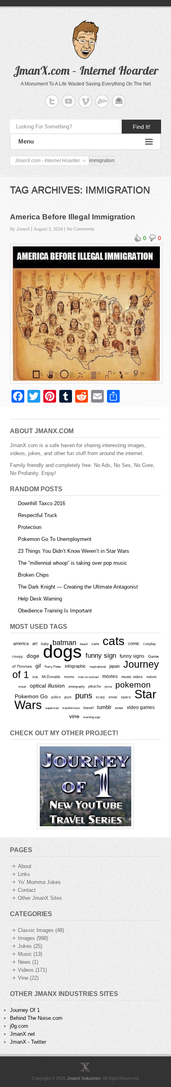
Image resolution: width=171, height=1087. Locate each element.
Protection (29, 527)
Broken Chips (33, 575)
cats (113, 640)
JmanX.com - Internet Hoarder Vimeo (85, 101)
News (24, 962)
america (21, 643)
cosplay (149, 643)
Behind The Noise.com (36, 1018)
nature (151, 677)
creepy (17, 657)
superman (52, 708)
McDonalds (51, 676)
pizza (108, 686)
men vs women (88, 677)
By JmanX (20, 229)
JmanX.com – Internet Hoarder (85, 70)
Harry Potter (53, 666)
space (126, 697)
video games (141, 707)
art (34, 643)
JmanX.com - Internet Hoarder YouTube (68, 101)
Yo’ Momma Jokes (39, 882)
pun (68, 697)
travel (88, 707)
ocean (22, 686)
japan (114, 666)
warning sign (91, 717)
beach (84, 644)
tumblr (104, 707)
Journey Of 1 (25, 1010)
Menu (26, 141)
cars (95, 643)
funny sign (101, 655)
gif (38, 666)
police (56, 697)
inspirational (97, 666)
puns (83, 695)
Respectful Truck (37, 515)
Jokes (25, 946)
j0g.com (19, 1026)
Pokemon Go (31, 696)
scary (100, 697)
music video (132, 676)
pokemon (133, 685)
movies (110, 676)
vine (74, 716)
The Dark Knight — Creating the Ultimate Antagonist (78, 587)
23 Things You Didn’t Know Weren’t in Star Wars (73, 551)
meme (69, 676)
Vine (23, 978)
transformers (71, 708)
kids (35, 677)
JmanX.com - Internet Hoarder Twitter (51, 101)
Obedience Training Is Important (55, 611)
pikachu (94, 686)
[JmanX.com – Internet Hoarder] (85, 1066)
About (24, 866)
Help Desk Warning (40, 599)
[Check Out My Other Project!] (85, 786)
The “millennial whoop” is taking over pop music (72, 563)
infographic (75, 666)
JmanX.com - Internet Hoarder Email (118, 101)
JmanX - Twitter (28, 1042)
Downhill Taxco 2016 (41, 503)
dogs (62, 651)
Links (24, 874)
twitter (119, 708)
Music (25, 954)
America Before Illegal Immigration (72, 217)
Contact (27, 890)
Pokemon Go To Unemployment (54, 539)
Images (26, 938)
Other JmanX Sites (40, 898)
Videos (26, 970)
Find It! (141, 127)
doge (33, 656)
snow (113, 697)
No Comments (81, 229)
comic (134, 643)
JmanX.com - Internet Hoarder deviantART (102, 101)
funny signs (132, 656)
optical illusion (47, 685)
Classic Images (36, 930)
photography (76, 686)
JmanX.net (22, 1034)
